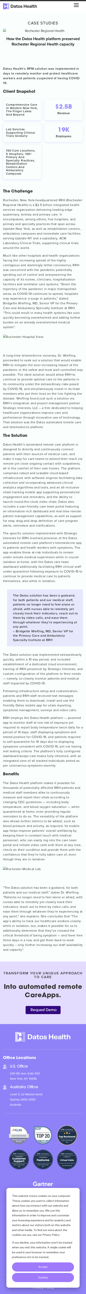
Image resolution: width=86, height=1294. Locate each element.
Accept (43, 1266)
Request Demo (44, 1010)
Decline (43, 1277)
